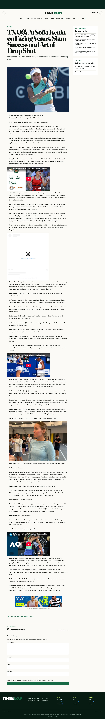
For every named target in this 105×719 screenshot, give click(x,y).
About (90, 699)
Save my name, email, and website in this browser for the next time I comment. (30, 680)
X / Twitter (59, 703)
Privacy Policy (50, 716)
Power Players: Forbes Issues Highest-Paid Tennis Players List (85, 52)
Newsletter (94, 12)
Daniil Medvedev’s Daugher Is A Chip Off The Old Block (85, 39)
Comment (10, 642)
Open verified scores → (81, 72)
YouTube (59, 699)
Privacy (96, 711)
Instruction (59, 18)
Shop (83, 18)
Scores (27, 18)
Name (9, 657)
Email (9, 664)
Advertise (91, 701)
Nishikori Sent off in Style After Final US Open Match (85, 44)
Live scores (75, 701)
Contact (90, 703)
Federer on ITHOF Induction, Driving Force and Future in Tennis (85, 35)
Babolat (17, 616)
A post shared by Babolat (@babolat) (28, 278)
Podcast (68, 18)
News (21, 18)
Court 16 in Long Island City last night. (44, 221)
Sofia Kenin (22, 122)
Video (52, 18)
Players (46, 18)
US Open (32, 616)
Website (9, 671)
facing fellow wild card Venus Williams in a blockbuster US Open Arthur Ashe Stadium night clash (37, 140)
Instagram (59, 701)
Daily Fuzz (76, 18)
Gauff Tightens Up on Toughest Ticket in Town (85, 48)
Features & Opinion (36, 18)
